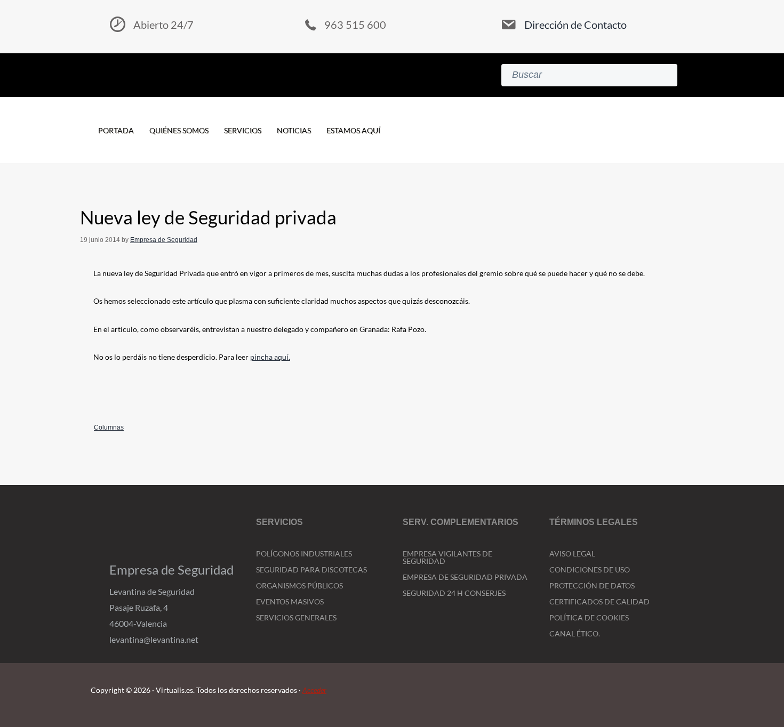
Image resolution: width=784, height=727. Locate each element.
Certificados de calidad (599, 601)
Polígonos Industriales (304, 553)
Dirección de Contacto (575, 24)
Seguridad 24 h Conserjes (454, 592)
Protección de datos (592, 585)
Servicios (242, 130)
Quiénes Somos (179, 130)
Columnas (109, 427)
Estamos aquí (353, 130)
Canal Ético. (574, 633)
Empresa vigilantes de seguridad (447, 557)
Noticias (294, 130)
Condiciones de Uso (589, 569)
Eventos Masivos (290, 601)
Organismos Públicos (299, 585)
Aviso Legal (572, 553)
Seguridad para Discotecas (311, 569)
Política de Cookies (589, 617)
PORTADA (116, 130)
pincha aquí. (270, 356)
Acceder (314, 689)
